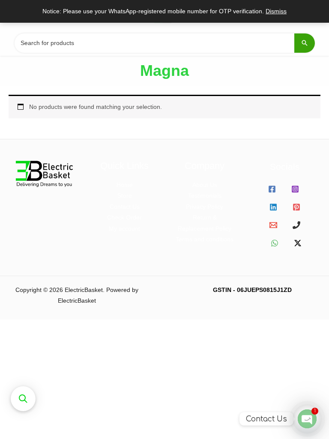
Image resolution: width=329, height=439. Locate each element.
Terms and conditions (204, 239)
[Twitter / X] (298, 243)
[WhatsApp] (275, 243)
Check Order (124, 217)
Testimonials (204, 195)
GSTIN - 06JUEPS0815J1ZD (252, 290)
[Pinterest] (296, 207)
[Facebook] (272, 189)
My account (124, 229)
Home (125, 185)
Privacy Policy (204, 207)
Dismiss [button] (276, 11)
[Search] (304, 43)
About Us (204, 185)
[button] (23, 398)
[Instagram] (295, 189)
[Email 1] (273, 225)
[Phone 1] (296, 225)
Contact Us (125, 207)
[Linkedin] (273, 207)
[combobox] (164, 43)
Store (124, 195)
